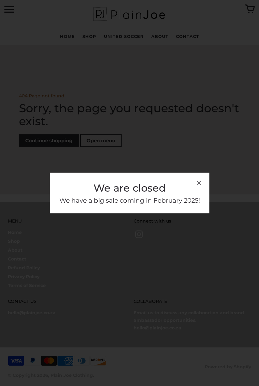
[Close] (199, 183)
